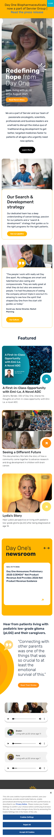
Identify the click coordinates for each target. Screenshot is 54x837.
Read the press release (27, 12)
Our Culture (14, 320)
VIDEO (45, 413)
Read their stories (28, 685)
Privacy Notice (21, 804)
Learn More (27, 150)
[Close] (51, 793)
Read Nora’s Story (17, 100)
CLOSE (50, 3)
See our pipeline (17, 234)
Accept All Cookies (27, 832)
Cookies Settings (27, 817)
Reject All (27, 825)
